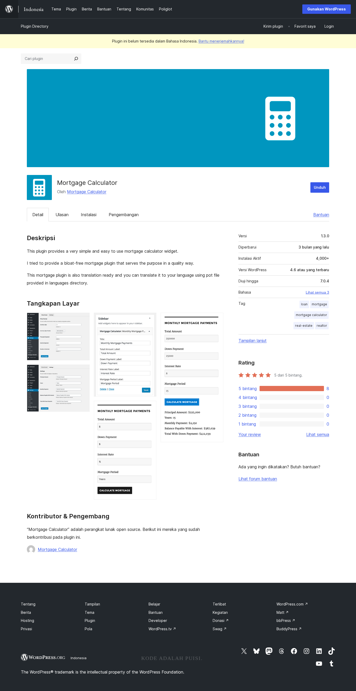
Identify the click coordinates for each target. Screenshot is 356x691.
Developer (158, 620)
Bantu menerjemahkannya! (221, 41)
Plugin (90, 620)
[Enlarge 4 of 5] (149, 407)
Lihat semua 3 (317, 292)
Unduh (320, 187)
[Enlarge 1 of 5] (82, 319)
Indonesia (79, 658)
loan (304, 304)
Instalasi (88, 214)
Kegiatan (220, 612)
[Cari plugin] (76, 58)
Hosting (27, 620)
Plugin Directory (34, 26)
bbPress (286, 620)
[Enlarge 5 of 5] (216, 319)
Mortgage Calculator (86, 191)
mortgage (319, 304)
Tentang (28, 604)
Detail (37, 214)
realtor (322, 326)
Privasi (26, 629)
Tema (89, 612)
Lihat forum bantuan (257, 478)
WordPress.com (292, 604)
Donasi (221, 620)
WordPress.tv (162, 629)
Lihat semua (317, 434)
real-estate (303, 326)
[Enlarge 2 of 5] (82, 371)
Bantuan (321, 214)
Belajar (154, 604)
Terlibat (219, 604)
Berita (26, 612)
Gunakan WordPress (326, 9)
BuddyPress (289, 629)
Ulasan (62, 214)
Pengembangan (124, 214)
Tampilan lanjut (252, 340)
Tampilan (92, 604)
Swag (220, 629)
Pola (88, 629)
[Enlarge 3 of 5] (149, 319)
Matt (283, 612)
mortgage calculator (311, 315)
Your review (249, 434)
